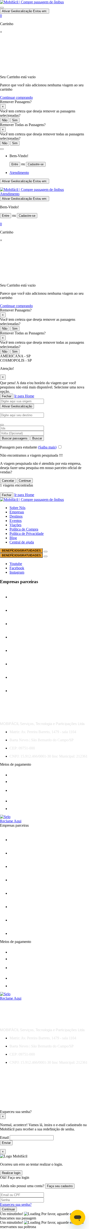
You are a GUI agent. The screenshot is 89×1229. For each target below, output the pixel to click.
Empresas (16, 512)
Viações (15, 525)
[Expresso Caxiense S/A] (20, 637)
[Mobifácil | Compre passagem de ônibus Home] (32, 190)
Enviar (6, 1143)
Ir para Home (24, 396)
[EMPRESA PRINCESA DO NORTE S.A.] (20, 610)
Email (5, 1137)
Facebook (16, 568)
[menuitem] (49, 160)
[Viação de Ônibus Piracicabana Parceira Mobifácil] (26, 677)
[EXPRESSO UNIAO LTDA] (20, 664)
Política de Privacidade (26, 533)
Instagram (16, 572)
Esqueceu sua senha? (16, 1204)
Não (4, 120)
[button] (2, 149)
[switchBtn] (2, 425)
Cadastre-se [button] (36, 164)
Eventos (15, 521)
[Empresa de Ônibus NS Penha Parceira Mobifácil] (20, 597)
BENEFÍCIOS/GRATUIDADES (21, 550)
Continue (25, 480)
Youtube (15, 564)
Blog (13, 538)
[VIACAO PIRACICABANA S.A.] (20, 691)
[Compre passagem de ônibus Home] (32, 2)
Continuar (8, 1209)
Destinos (16, 516)
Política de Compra (23, 529)
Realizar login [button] (11, 1173)
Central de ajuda (21, 542)
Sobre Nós (17, 508)
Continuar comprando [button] (16, 97)
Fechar (6, 396)
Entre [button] (14, 164)
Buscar (37, 438)
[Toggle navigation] (2, 7)
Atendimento (19, 173)
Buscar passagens (15, 438)
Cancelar (8, 480)
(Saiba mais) (47, 447)
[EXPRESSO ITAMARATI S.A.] (20, 650)
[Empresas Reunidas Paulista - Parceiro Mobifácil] (20, 624)
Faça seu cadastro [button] (60, 1186)
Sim (15, 120)
